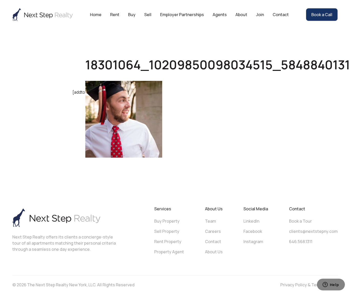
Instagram (253, 241)
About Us (214, 252)
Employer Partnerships (182, 14)
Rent (114, 14)
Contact (281, 14)
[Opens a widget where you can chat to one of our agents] (331, 285)
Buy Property (167, 221)
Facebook (252, 231)
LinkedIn (251, 221)
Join (260, 14)
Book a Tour (300, 221)
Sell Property (166, 231)
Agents (220, 14)
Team (210, 221)
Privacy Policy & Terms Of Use (309, 285)
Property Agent (169, 252)
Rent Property (167, 241)
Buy (132, 14)
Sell (147, 14)
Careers (213, 231)
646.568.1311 (300, 241)
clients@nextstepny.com (313, 231)
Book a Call (321, 14)
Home (95, 14)
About (241, 14)
